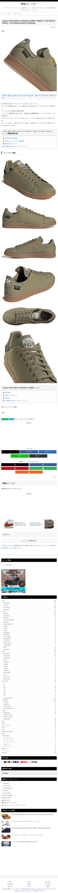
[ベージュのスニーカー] (11, 762)
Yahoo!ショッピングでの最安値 (14, 141)
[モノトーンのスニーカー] (36, 762)
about (29, 886)
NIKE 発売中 (7, 798)
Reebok (29, 884)
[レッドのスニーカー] (22, 762)
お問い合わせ (52, 889)
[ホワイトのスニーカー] (3, 762)
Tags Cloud (10, 886)
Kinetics (5, 790)
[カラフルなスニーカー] (32, 762)
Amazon (7, 398)
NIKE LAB (6, 800)
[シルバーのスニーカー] (30, 762)
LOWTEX (6, 783)
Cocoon (31, 890)
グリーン (18, 419)
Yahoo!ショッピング (11, 395)
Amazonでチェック (11, 143)
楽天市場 (7, 392)
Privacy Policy (45, 889)
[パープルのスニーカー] (17, 762)
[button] (38, 456)
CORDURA (31, 419)
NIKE (10, 882)
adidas (12, 419)
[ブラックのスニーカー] (5, 762)
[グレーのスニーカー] (7, 762)
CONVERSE (10, 884)
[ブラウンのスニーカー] (9, 762)
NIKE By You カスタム (10, 802)
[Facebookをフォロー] (43, 464)
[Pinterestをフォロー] (15, 468)
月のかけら (18, 889)
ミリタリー (24, 419)
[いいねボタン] (3, 31)
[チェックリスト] (48, 886)
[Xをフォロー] (15, 464)
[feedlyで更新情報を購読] (43, 468)
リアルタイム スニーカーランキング (14, 805)
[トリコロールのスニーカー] (34, 762)
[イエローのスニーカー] (20, 762)
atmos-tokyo (7, 793)
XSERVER (41, 890)
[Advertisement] (29, 434)
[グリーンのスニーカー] (13, 762)
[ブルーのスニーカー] (15, 762)
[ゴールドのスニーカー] (28, 762)
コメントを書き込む (29, 541)
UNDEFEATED (7, 788)
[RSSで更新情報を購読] (29, 472)
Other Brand (48, 884)
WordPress (22, 890)
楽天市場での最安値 (11, 138)
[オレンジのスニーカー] (26, 762)
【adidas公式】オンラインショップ (16, 146)
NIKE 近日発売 (7, 795)
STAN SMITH (5, 419)
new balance (48, 882)
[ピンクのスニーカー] (24, 762)
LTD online (6, 785)
